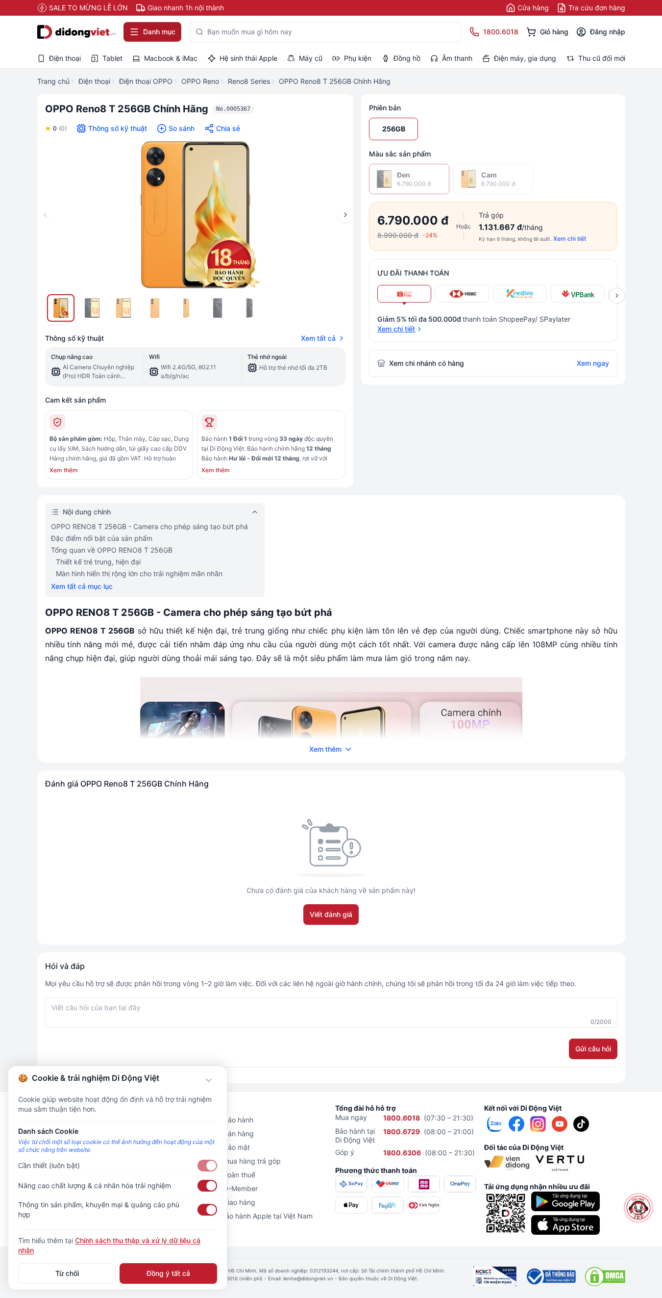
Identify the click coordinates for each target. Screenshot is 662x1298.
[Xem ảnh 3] (123, 308)
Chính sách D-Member (222, 1188)
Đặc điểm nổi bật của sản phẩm (101, 538)
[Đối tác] (507, 1163)
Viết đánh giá (331, 914)
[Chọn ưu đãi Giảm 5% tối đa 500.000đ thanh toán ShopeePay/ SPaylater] (404, 294)
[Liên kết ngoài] (495, 1124)
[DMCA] (605, 1276)
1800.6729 (401, 1131)
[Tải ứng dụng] (565, 1201)
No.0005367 (233, 108)
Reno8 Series (249, 81)
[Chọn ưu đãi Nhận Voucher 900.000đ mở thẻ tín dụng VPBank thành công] (578, 294)
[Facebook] (516, 1124)
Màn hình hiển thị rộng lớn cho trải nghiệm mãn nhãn (139, 573)
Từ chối (67, 1273)
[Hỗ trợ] (639, 1208)
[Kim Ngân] (424, 1205)
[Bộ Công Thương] (550, 1276)
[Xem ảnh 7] (249, 308)
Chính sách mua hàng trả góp (233, 1161)
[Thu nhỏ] (208, 1080)
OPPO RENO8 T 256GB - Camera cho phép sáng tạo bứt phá (149, 526)
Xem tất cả (318, 338)
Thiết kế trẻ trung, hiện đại (98, 562)
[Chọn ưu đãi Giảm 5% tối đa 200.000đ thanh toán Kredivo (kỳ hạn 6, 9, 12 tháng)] (520, 294)
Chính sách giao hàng (220, 1202)
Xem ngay (593, 363)
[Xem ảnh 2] (92, 308)
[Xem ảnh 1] (60, 308)
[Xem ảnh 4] (155, 308)
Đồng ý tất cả (168, 1273)
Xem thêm (63, 470)
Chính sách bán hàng (220, 1133)
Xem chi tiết (569, 238)
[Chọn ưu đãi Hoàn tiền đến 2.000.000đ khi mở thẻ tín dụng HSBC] (462, 294)
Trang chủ (53, 81)
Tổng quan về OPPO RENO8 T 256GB (111, 550)
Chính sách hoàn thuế (220, 1175)
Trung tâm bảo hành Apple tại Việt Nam (249, 1216)
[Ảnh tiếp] (345, 215)
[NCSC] (494, 1276)
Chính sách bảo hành (219, 1120)
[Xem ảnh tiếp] (617, 296)
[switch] (207, 1165)
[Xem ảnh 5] (186, 308)
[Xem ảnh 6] (217, 308)
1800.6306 (402, 1152)
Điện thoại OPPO (145, 81)
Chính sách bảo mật (218, 1147)
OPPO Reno (200, 81)
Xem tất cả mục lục (82, 586)
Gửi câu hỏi (593, 1048)
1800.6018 (401, 1118)
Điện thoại (94, 81)
